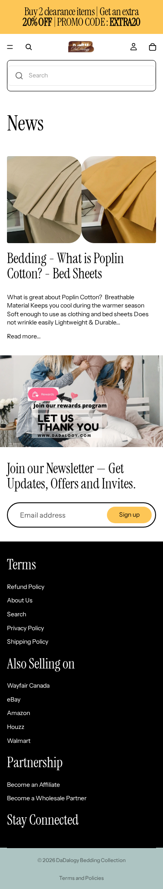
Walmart (18, 741)
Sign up (129, 514)
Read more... (24, 336)
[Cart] (152, 47)
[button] (81, 76)
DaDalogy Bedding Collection (91, 860)
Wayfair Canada (28, 685)
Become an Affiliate (33, 785)
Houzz (15, 727)
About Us (20, 600)
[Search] (28, 47)
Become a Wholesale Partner (46, 798)
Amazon (18, 713)
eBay (13, 699)
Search (16, 614)
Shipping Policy (27, 641)
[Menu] (10, 47)
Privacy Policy (25, 628)
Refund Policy (25, 587)
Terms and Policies (81, 878)
